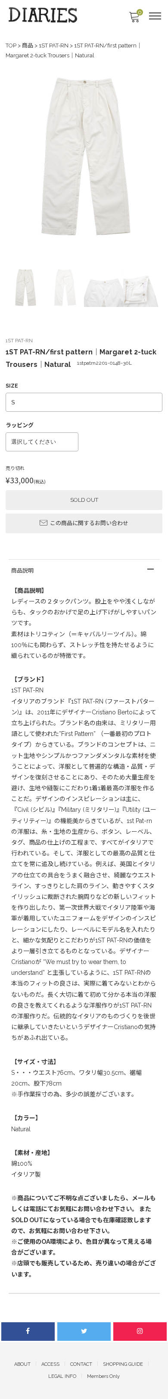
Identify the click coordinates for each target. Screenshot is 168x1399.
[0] (134, 19)
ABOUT (22, 1364)
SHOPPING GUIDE (123, 1364)
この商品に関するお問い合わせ (89, 523)
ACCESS (50, 1364)
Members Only (103, 1376)
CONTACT (81, 1364)
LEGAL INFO (62, 1376)
